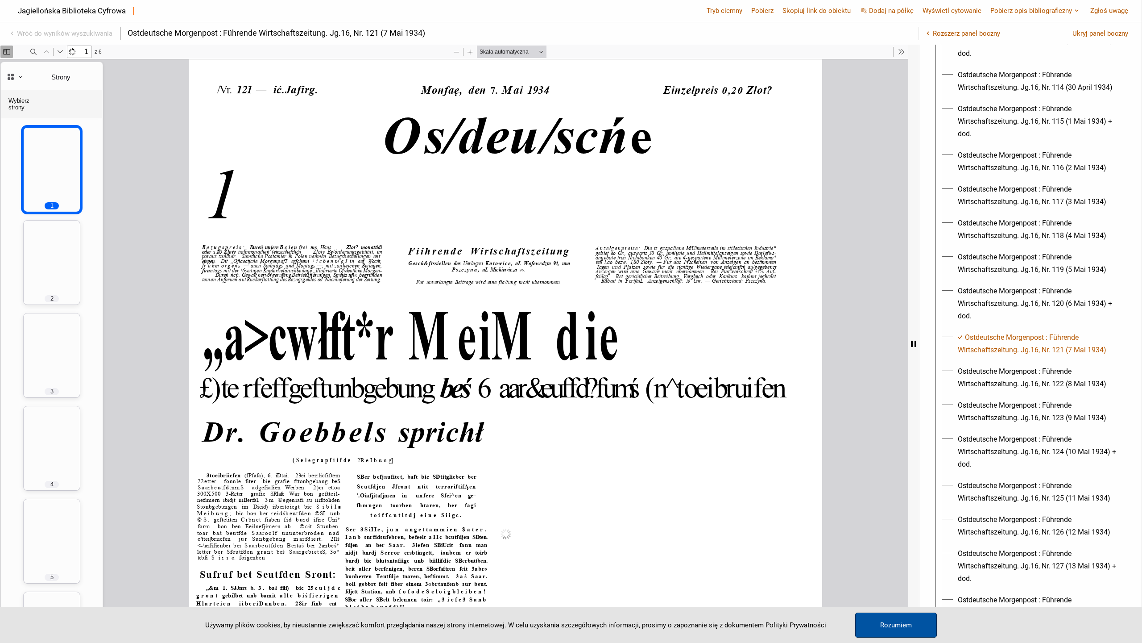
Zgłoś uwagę (1109, 11)
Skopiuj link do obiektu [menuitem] (816, 11)
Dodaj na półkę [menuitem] (891, 11)
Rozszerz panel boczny (966, 33)
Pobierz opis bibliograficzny (1031, 11)
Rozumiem (896, 625)
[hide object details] (913, 344)
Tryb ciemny (724, 11)
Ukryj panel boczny (1100, 33)
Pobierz (762, 11)
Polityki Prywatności (795, 625)
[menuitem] (1038, 81)
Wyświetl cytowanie (952, 11)
